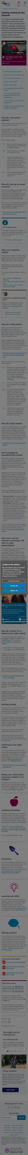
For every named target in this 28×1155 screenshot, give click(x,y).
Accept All (14, 586)
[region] (14, 577)
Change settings (14, 581)
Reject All (14, 591)
